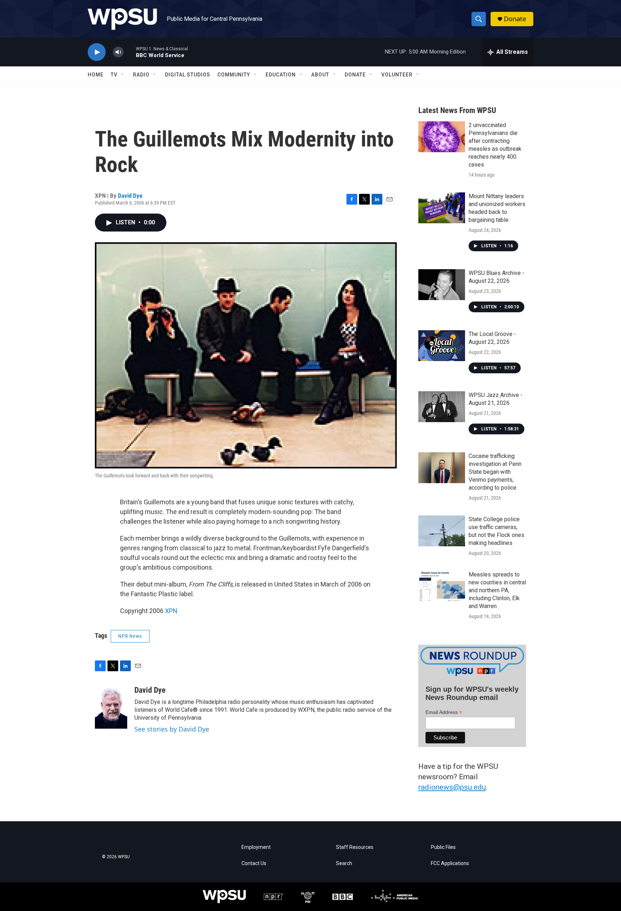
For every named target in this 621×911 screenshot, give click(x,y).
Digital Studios (187, 75)
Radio (141, 75)
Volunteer (397, 75)
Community (233, 75)
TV (114, 75)
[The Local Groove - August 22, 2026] (441, 345)
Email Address (444, 712)
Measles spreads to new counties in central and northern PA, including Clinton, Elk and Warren (497, 590)
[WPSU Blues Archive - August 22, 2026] (441, 284)
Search (344, 863)
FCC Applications (450, 863)
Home (96, 75)
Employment (256, 847)
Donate (515, 19)
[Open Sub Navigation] (123, 75)
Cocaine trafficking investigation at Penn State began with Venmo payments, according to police (495, 472)
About (320, 75)
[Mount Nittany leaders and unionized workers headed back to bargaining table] (441, 207)
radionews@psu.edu (452, 787)
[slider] (130, 52)
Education (281, 75)
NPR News (130, 636)
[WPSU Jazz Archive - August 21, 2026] (441, 406)
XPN (171, 611)
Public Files (443, 847)
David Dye (130, 195)
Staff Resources (354, 847)
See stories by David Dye (171, 729)
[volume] (118, 52)
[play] (96, 52)
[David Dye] (111, 707)
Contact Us (254, 863)
